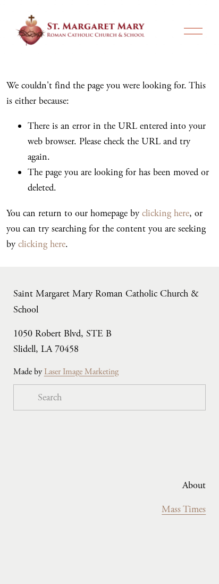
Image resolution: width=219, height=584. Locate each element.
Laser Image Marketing (81, 371)
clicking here (165, 213)
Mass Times (184, 509)
